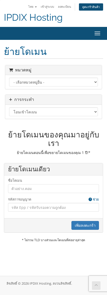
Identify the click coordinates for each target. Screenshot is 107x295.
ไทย (31, 7)
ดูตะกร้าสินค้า (91, 7)
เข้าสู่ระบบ (47, 7)
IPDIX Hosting (33, 17)
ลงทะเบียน (64, 7)
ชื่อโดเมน (15, 180)
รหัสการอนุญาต (53, 199)
